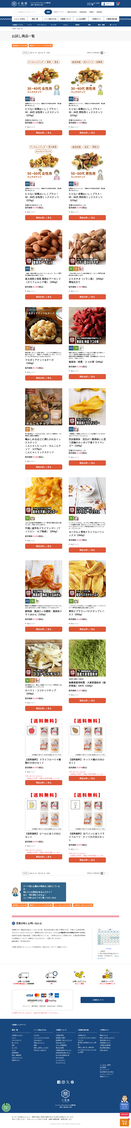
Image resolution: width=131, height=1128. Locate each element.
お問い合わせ (104, 1050)
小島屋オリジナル (17, 25)
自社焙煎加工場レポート (63, 1052)
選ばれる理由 (60, 1047)
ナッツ (30, 25)
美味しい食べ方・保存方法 (86, 1047)
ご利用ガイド (96, 19)
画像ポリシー (104, 1076)
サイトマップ (104, 1069)
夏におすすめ (72, 12)
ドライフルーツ (41, 25)
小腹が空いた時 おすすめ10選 (83, 905)
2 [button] (104, 53)
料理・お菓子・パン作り (41, 1047)
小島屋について (65, 19)
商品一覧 (35, 19)
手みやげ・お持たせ (40, 1050)
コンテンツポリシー (107, 1074)
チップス (53, 25)
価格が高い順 (41, 52)
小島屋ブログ (82, 1035)
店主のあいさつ (60, 1042)
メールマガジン (60, 1060)
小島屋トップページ (19, 1025)
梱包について (104, 1035)
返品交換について (105, 1040)
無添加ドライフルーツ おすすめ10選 (41, 45)
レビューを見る (19, 19)
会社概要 (103, 1067)
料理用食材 (15, 1052)
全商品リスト (16, 1060)
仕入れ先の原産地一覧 (62, 1055)
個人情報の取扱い (105, 1047)
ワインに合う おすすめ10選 (63, 905)
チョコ (65, 25)
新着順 (48, 52)
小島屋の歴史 (60, 1035)
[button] (106, 52)
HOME (14, 28)
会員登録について (105, 1042)
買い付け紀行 (60, 1057)
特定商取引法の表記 (107, 1072)
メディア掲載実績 (61, 1045)
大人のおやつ (38, 1040)
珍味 (89, 25)
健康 (35, 1045)
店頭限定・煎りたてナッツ (64, 1040)
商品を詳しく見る (43, 133)
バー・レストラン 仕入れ (41, 1037)
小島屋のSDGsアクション (63, 1050)
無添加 (100, 12)
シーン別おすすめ (50, 19)
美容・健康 (101, 25)
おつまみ (36, 1035)
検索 (48, 12)
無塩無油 (83, 12)
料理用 (77, 25)
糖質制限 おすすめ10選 (20, 45)
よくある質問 (81, 19)
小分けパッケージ (17, 1057)
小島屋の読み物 (111, 19)
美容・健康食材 (16, 1055)
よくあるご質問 (105, 1065)
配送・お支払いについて (107, 1037)
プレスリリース (60, 1062)
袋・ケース (113, 25)
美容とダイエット (39, 1042)
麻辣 (92, 12)
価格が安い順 (33, 52)
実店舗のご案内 (60, 1037)
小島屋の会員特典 (105, 1045)
